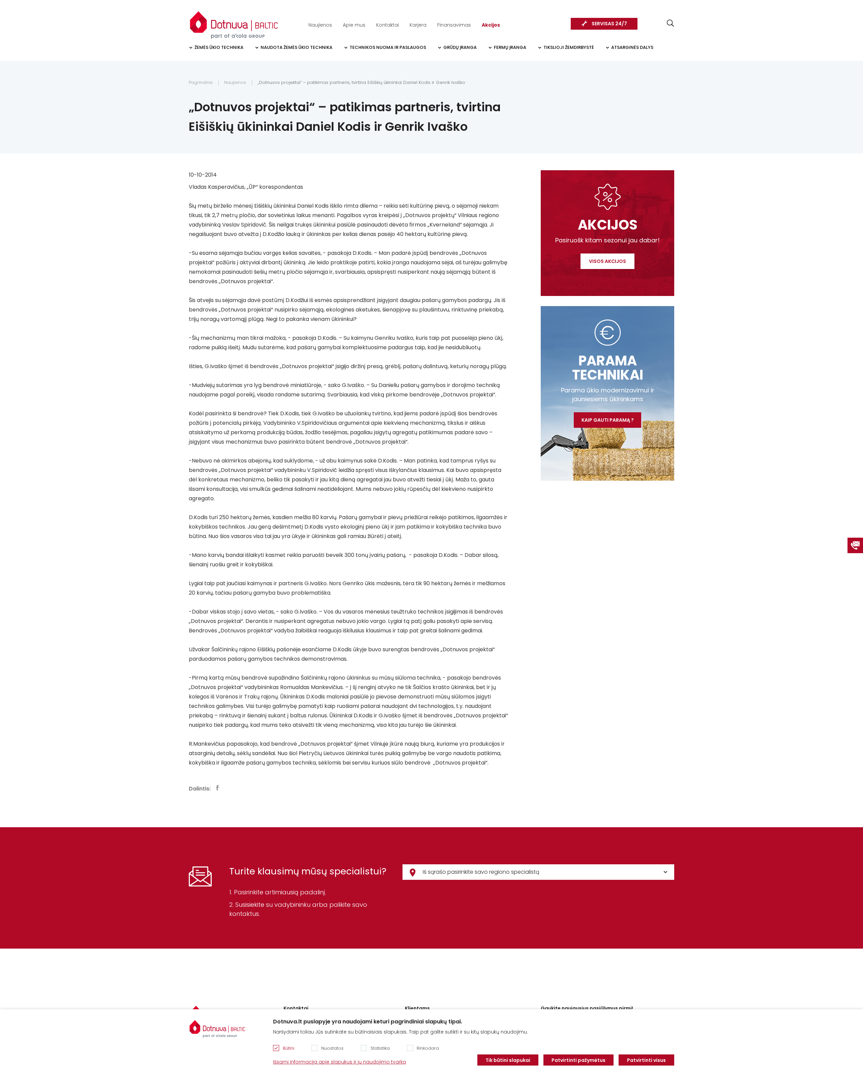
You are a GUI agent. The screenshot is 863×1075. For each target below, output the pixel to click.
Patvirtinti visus (646, 1060)
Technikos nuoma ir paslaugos (388, 47)
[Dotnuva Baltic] (234, 21)
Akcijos (491, 25)
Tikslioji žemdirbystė (568, 47)
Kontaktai (387, 25)
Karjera (418, 25)
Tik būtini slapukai (507, 1060)
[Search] (670, 23)
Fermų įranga (510, 47)
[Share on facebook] (217, 787)
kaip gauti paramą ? (608, 420)
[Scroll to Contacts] (855, 545)
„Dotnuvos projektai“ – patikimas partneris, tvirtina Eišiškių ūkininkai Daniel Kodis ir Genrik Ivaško (361, 82)
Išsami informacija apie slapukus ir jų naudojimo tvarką (339, 1061)
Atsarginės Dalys (632, 47)
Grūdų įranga (460, 47)
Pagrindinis (201, 82)
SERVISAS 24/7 (609, 23)
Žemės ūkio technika (219, 47)
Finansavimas (454, 25)
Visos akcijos (607, 261)
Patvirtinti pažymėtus (578, 1060)
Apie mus (354, 25)
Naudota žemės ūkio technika (296, 47)
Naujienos (320, 25)
